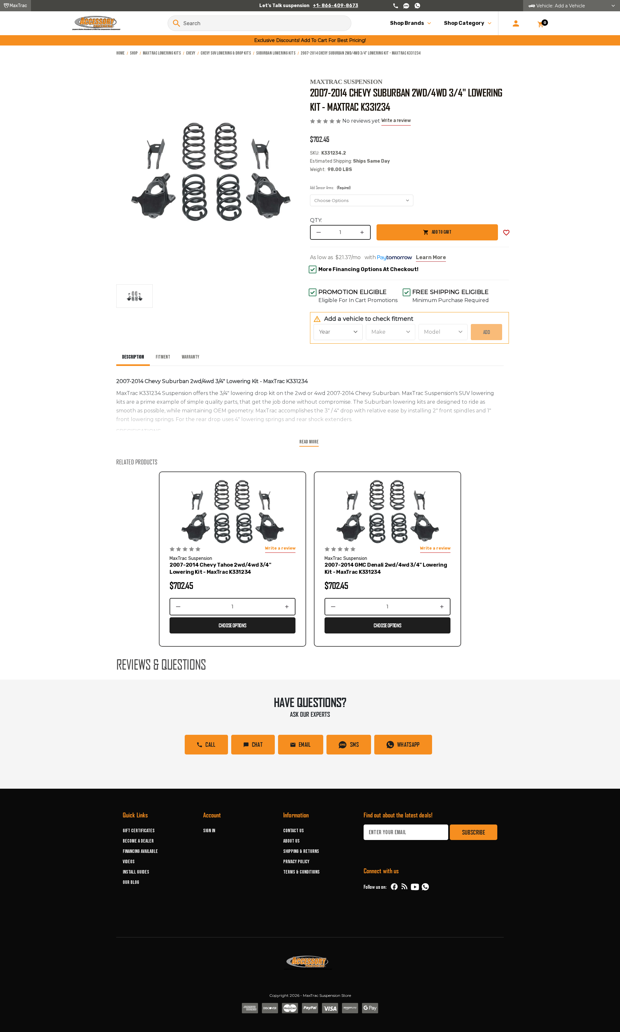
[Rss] (404, 887)
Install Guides (136, 872)
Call (210, 744)
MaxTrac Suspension (346, 81)
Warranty (190, 357)
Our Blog (131, 882)
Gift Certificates (139, 831)
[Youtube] (415, 887)
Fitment (163, 357)
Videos (129, 862)
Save (506, 233)
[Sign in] (516, 23)
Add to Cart (414, 234)
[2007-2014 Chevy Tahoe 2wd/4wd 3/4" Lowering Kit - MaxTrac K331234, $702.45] (232, 512)
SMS (354, 744)
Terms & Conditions (301, 872)
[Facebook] (394, 887)
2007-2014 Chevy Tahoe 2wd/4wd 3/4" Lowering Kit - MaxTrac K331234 (220, 568)
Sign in (209, 831)
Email (305, 744)
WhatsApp (408, 744)
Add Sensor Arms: (330, 187)
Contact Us (293, 831)
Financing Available (140, 851)
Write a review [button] (396, 120)
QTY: (316, 220)
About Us (291, 841)
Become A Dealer (138, 841)
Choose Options (232, 625)
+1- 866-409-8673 (335, 5)
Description (133, 357)
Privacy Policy (296, 862)
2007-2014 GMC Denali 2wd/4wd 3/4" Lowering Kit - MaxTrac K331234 (386, 568)
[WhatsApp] (425, 887)
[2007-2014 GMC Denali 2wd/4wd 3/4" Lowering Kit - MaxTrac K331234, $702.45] (387, 512)
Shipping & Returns (301, 851)
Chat (257, 744)
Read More (309, 442)
